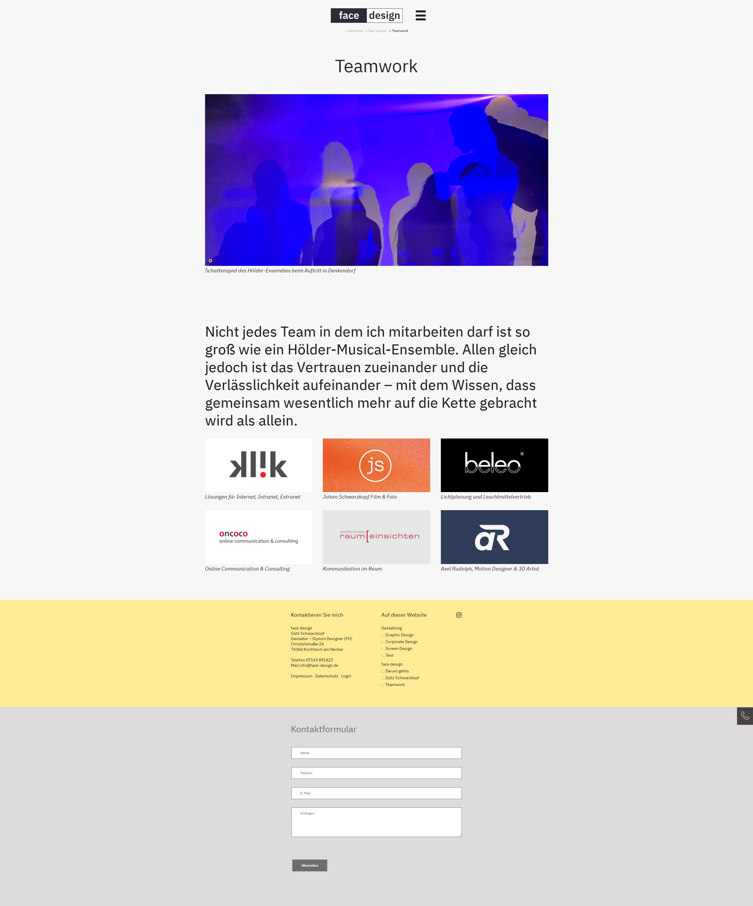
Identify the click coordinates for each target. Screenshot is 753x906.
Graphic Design (400, 634)
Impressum (301, 676)
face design (392, 664)
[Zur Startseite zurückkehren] (366, 15)
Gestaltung (391, 628)
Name (304, 753)
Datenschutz (326, 676)
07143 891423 (319, 660)
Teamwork (395, 684)
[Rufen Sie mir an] (745, 716)
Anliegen (307, 813)
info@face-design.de (318, 665)
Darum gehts (397, 671)
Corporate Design (402, 641)
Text (390, 655)
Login (346, 676)
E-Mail (305, 793)
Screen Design (399, 648)
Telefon (306, 773)
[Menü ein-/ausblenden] (421, 15)
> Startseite (354, 30)
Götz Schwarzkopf (402, 677)
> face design (376, 30)
